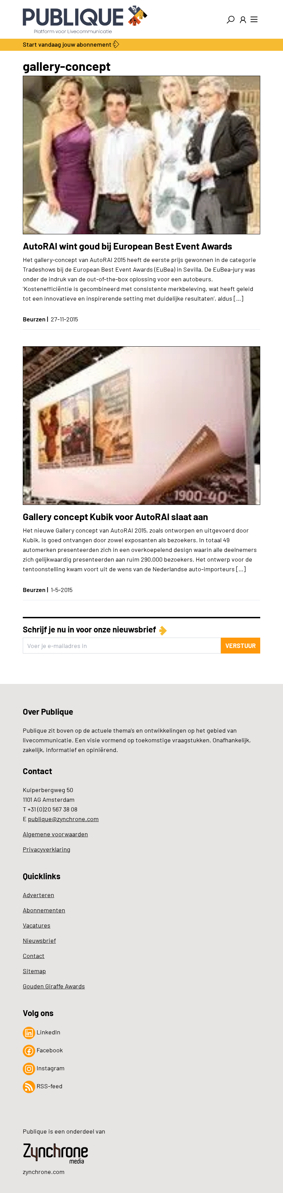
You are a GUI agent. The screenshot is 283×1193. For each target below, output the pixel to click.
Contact (34, 955)
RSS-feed (48, 1086)
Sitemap (34, 971)
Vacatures (36, 925)
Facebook (49, 1050)
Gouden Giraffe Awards (54, 986)
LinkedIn (47, 1032)
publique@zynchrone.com (63, 819)
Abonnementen (44, 910)
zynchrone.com (44, 1171)
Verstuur (240, 645)
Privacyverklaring (46, 849)
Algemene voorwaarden (55, 834)
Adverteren (38, 895)
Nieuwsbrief (39, 940)
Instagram (50, 1068)
